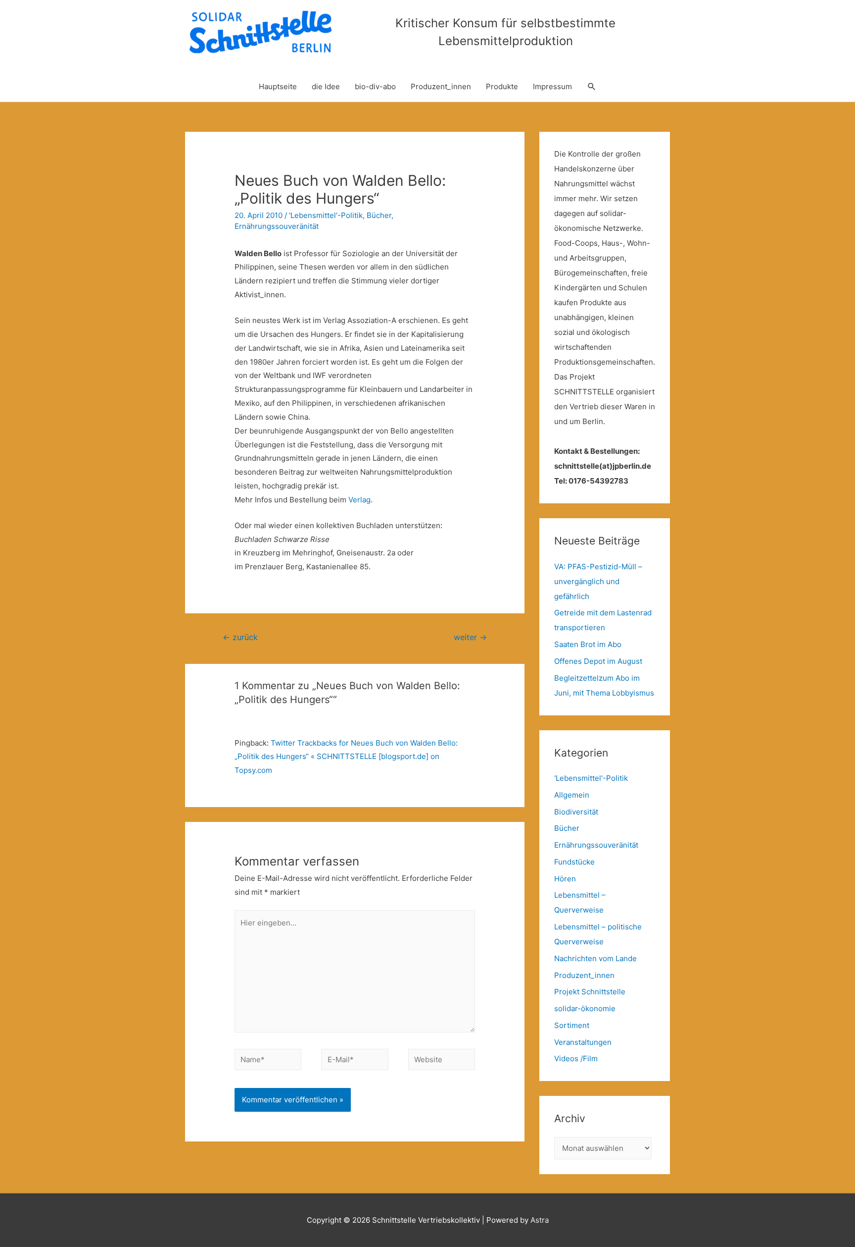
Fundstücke (574, 862)
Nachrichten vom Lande (595, 958)
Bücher (379, 215)
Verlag (359, 499)
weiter (470, 637)
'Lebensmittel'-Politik (326, 215)
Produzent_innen (441, 86)
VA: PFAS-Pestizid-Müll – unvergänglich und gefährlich (598, 581)
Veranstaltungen (583, 1042)
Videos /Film (576, 1058)
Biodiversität (576, 811)
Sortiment (571, 1025)
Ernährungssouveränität (277, 226)
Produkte (502, 86)
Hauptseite (278, 86)
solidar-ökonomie (585, 1008)
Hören (565, 878)
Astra (539, 1220)
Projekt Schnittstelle (589, 991)
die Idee (326, 86)
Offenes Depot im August (598, 661)
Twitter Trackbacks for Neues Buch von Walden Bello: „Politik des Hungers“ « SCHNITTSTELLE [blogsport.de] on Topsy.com (346, 756)
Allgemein (571, 795)
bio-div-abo (375, 86)
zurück (240, 637)
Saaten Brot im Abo (587, 644)
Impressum (552, 86)
